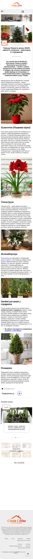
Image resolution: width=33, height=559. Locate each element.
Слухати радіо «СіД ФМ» (24, 547)
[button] (19, 393)
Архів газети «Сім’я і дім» (23, 540)
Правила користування (16, 546)
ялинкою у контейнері (13, 331)
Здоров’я (20, 538)
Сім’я (13, 538)
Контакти (27, 546)
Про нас (20, 544)
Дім (4, 42)
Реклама (28, 544)
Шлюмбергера (6, 258)
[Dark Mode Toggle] (27, 553)
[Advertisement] (16, 485)
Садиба (6, 407)
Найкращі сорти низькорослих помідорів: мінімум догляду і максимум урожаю (16, 428)
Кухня (6, 538)
